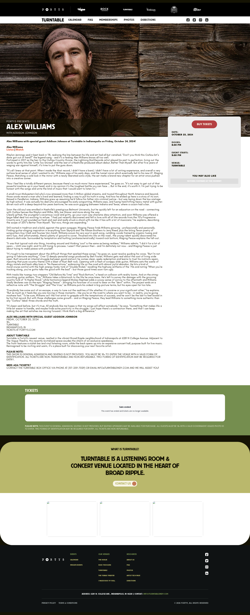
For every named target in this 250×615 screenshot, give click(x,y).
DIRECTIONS (148, 19)
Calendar (75, 19)
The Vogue (102, 560)
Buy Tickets (204, 124)
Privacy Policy (49, 603)
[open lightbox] (72, 519)
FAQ (90, 19)
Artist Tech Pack (133, 575)
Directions (131, 581)
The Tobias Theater (106, 575)
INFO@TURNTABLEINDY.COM (155, 594)
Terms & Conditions (68, 603)
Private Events (76, 565)
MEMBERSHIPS (108, 19)
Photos (130, 570)
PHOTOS (129, 19)
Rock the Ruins (104, 565)
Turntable (102, 570)
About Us (130, 560)
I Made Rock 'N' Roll (106, 581)
